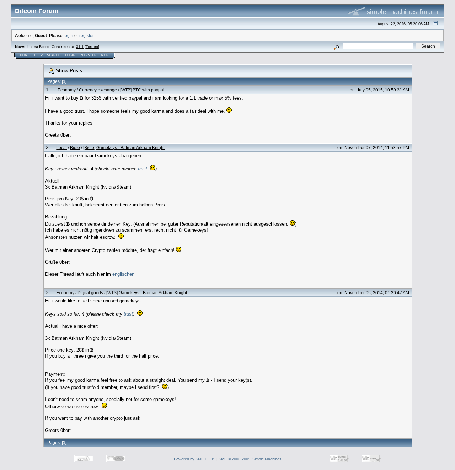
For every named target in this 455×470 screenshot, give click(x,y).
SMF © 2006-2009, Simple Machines (250, 459)
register (86, 35)
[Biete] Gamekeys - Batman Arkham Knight (124, 147)
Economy (67, 90)
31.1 (80, 46)
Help (38, 55)
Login (70, 55)
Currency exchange (98, 90)
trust (142, 168)
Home (25, 55)
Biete (75, 147)
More (106, 55)
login (68, 35)
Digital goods (90, 292)
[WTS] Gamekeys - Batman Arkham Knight (146, 292)
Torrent (92, 46)
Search (54, 55)
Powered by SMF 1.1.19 (194, 459)
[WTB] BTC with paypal (142, 90)
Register (88, 55)
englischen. (124, 274)
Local (61, 147)
